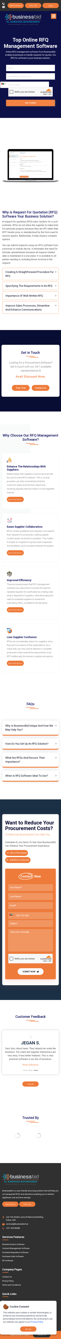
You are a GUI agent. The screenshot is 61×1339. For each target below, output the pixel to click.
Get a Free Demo (15, 500)
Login (50, 6)
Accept (28, 1329)
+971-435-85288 (13, 1228)
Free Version (10, 1204)
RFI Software (7, 1260)
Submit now (29, 971)
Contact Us (40, 388)
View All (31, 1084)
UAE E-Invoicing (16, 6)
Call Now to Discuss (19, 860)
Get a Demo (30, 103)
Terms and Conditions (11, 1285)
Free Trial (33, 6)
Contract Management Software (15, 1248)
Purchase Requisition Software (15, 1252)
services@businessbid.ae (17, 1224)
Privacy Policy (8, 1281)
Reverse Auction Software (13, 1244)
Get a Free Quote (18, 852)
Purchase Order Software (13, 1256)
